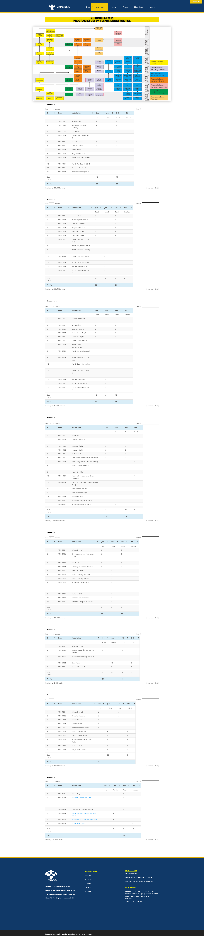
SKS (117, 113)
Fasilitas (88, 887)
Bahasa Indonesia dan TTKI (81, 798)
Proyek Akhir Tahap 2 (79, 823)
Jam (97, 113)
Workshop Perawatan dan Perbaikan (84, 820)
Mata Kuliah (76, 113)
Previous (150, 188)
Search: (138, 109)
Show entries (52, 109)
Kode (60, 113)
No (48, 113)
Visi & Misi (88, 879)
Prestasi (88, 883)
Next (156, 188)
